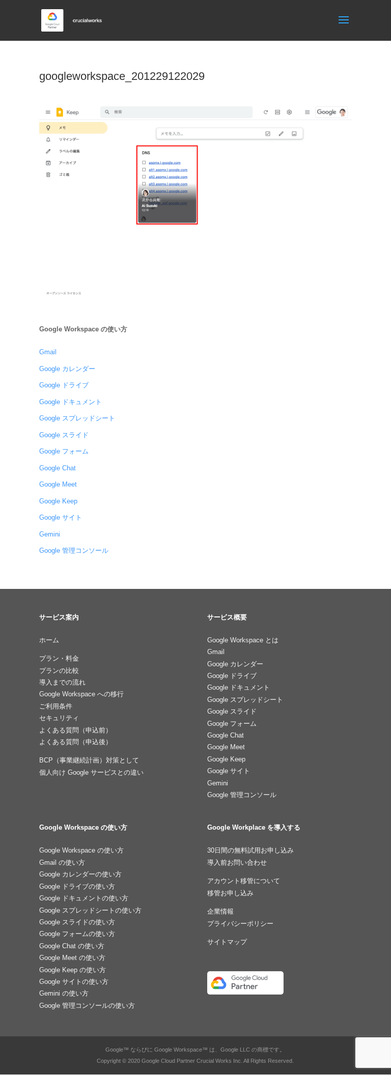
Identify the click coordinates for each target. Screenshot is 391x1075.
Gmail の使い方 (62, 862)
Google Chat (57, 468)
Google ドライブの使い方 (77, 886)
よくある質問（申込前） (75, 730)
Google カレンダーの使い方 (80, 874)
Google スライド (64, 435)
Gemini (49, 534)
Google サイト (60, 517)
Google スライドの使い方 (77, 922)
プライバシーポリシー (240, 923)
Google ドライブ (64, 385)
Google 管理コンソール (73, 550)
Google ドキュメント (70, 402)
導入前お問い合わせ (237, 862)
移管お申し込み (230, 893)
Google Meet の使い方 (72, 957)
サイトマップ (227, 942)
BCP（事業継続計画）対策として (89, 760)
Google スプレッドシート (77, 418)
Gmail (48, 352)
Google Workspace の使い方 (81, 850)
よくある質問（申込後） (75, 742)
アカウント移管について (243, 881)
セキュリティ (59, 718)
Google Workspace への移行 (81, 694)
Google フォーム (64, 451)
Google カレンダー (67, 369)
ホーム (49, 640)
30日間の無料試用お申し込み (250, 850)
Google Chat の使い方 (71, 946)
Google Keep (58, 501)
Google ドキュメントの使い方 (83, 898)
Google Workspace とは (242, 640)
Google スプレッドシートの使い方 (90, 910)
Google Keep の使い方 (72, 970)
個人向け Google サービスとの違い (91, 772)
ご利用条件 (55, 706)
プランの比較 (59, 670)
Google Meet (58, 484)
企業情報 (220, 911)
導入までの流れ (62, 682)
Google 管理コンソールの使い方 (87, 1005)
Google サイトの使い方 (73, 981)
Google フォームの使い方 (77, 934)
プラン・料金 (59, 658)
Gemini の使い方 (64, 993)
